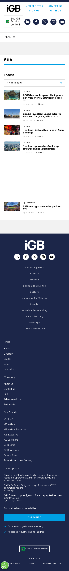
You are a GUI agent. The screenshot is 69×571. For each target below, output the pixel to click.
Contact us (9, 389)
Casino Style (10, 455)
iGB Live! (8, 419)
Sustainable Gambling (34, 310)
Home (7, 348)
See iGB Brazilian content (13, 21)
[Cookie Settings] (5, 565)
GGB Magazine (11, 450)
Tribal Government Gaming (18, 460)
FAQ (6, 394)
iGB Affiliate (9, 424)
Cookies (31, 563)
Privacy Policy (14, 563)
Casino (26, 91)
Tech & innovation (34, 329)
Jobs (6, 364)
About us (8, 384)
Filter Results (15, 83)
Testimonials (10, 404)
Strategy (34, 323)
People (34, 304)
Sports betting (34, 316)
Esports (34, 274)
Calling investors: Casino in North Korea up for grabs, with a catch (42, 115)
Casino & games (34, 267)
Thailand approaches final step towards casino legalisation (41, 147)
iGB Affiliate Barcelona (15, 429)
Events (7, 359)
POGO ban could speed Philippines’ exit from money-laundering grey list (43, 98)
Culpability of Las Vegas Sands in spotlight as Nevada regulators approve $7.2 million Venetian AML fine (31, 476)
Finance (34, 280)
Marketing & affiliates (34, 298)
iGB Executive (11, 434)
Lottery (34, 292)
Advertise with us (12, 399)
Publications (10, 369)
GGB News (9, 445)
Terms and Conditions (51, 563)
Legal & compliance (34, 286)
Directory (8, 353)
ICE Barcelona (11, 440)
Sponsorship (29, 203)
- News (40, 104)
